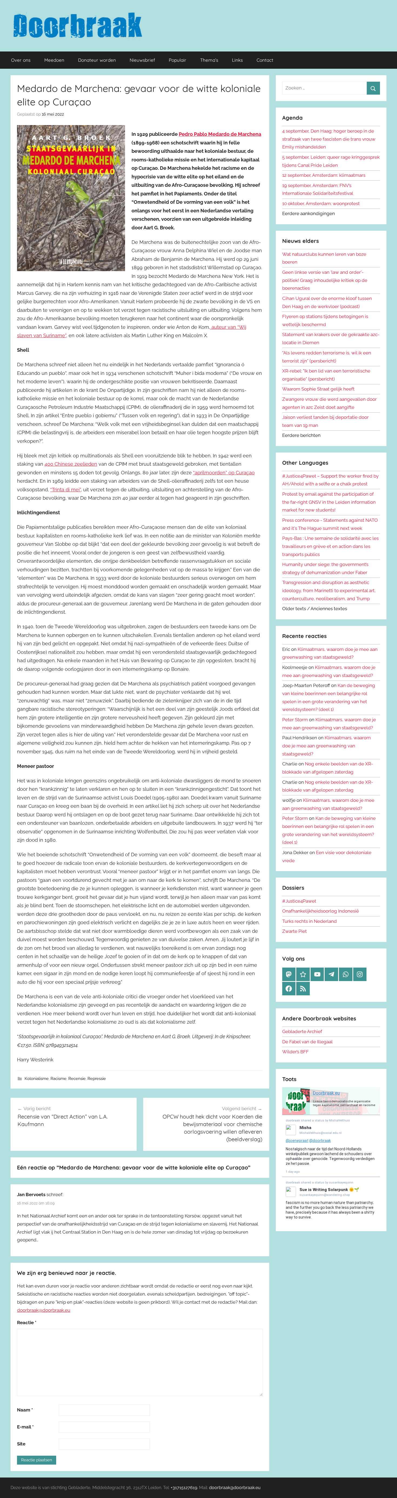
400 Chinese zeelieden (71, 464)
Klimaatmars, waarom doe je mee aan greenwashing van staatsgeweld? (326, 746)
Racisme (58, 1078)
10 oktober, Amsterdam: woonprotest (321, 203)
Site (21, 1444)
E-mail (25, 1427)
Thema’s (209, 60)
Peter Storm (295, 719)
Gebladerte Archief (302, 1031)
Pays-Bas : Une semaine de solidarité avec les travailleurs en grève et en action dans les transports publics (330, 546)
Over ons (21, 60)
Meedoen (54, 60)
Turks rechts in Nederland (309, 921)
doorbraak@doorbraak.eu (43, 1310)
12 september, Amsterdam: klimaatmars (323, 175)
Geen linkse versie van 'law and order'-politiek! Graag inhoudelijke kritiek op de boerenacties (324, 280)
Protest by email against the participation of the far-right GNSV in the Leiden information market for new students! (329, 502)
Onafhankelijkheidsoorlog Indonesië (320, 911)
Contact (265, 60)
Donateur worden (97, 60)
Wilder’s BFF (295, 1051)
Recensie (77, 1078)
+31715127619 (184, 1487)
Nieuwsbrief (142, 60)
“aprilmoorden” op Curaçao (224, 472)
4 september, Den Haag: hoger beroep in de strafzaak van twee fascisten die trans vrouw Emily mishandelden (328, 139)
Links (237, 60)
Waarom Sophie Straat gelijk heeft (318, 389)
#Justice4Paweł (299, 901)
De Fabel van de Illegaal (307, 1041)
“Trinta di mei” (65, 489)
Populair (177, 60)
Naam (25, 1410)
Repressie (97, 1078)
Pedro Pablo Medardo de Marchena (220, 134)
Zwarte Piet (294, 931)
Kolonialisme (37, 1078)
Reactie (26, 1322)
